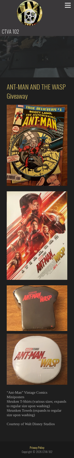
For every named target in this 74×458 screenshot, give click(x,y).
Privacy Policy (37, 448)
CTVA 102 (10, 31)
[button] (69, 5)
